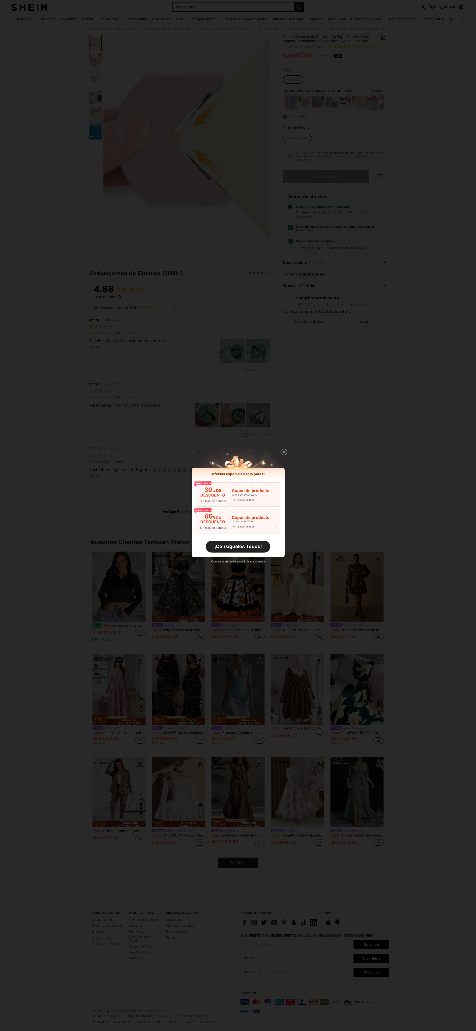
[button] (284, 452)
